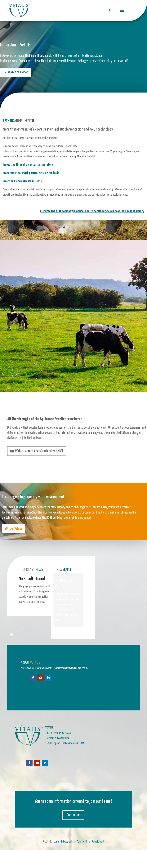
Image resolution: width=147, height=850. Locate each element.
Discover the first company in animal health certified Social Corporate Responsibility (92, 211)
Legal (56, 841)
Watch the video (18, 72)
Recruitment (97, 841)
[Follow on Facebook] (33, 678)
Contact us (73, 815)
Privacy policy (68, 841)
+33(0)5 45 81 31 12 (60, 732)
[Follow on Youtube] (41, 678)
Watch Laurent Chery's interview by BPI (39, 451)
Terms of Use (83, 841)
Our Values (16, 528)
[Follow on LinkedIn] (48, 678)
